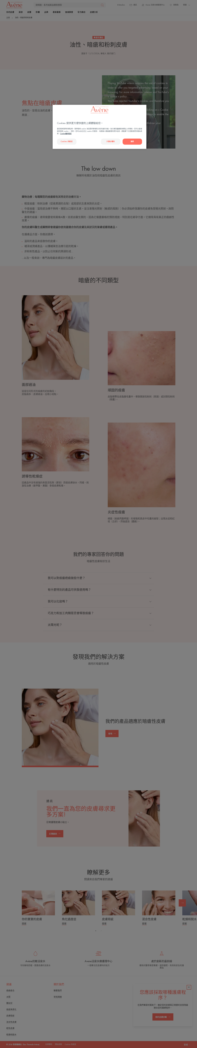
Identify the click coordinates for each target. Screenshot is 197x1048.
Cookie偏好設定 (66, 134)
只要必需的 (110, 141)
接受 (132, 141)
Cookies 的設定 (67, 141)
